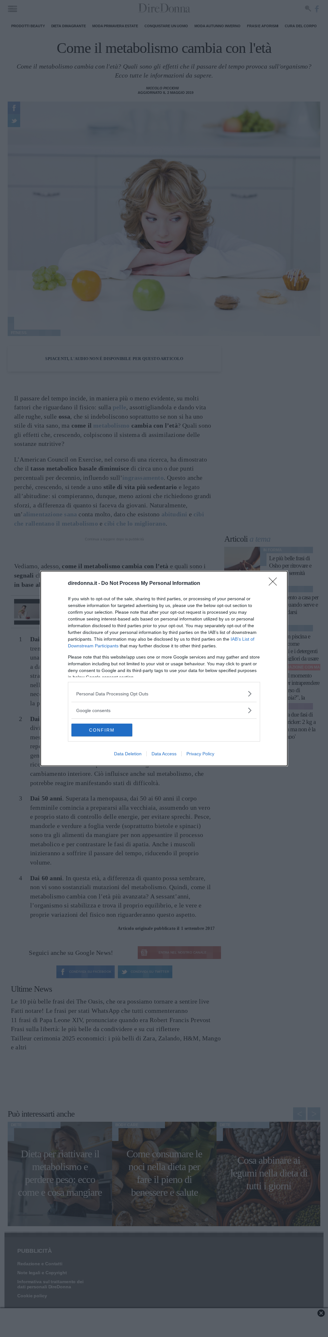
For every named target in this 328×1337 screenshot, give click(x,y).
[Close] (275, 584)
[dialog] (164, 668)
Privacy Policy (200, 753)
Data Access (164, 753)
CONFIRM (102, 730)
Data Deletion (128, 753)
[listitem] (164, 693)
